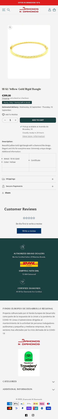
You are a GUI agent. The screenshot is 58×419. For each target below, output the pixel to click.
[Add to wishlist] (3, 114)
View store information (34, 136)
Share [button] (7, 192)
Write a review (29, 231)
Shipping (5, 98)
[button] (3, 9)
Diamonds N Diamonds (32, 399)
